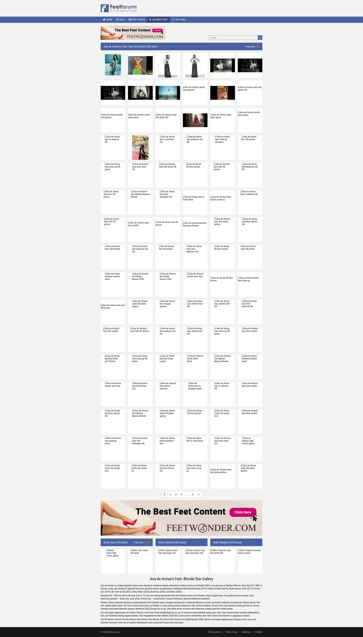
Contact (258, 632)
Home (109, 19)
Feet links (180, 19)
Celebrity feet (160, 19)
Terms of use (232, 632)
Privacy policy (214, 632)
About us (246, 632)
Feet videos (139, 19)
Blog (122, 19)
